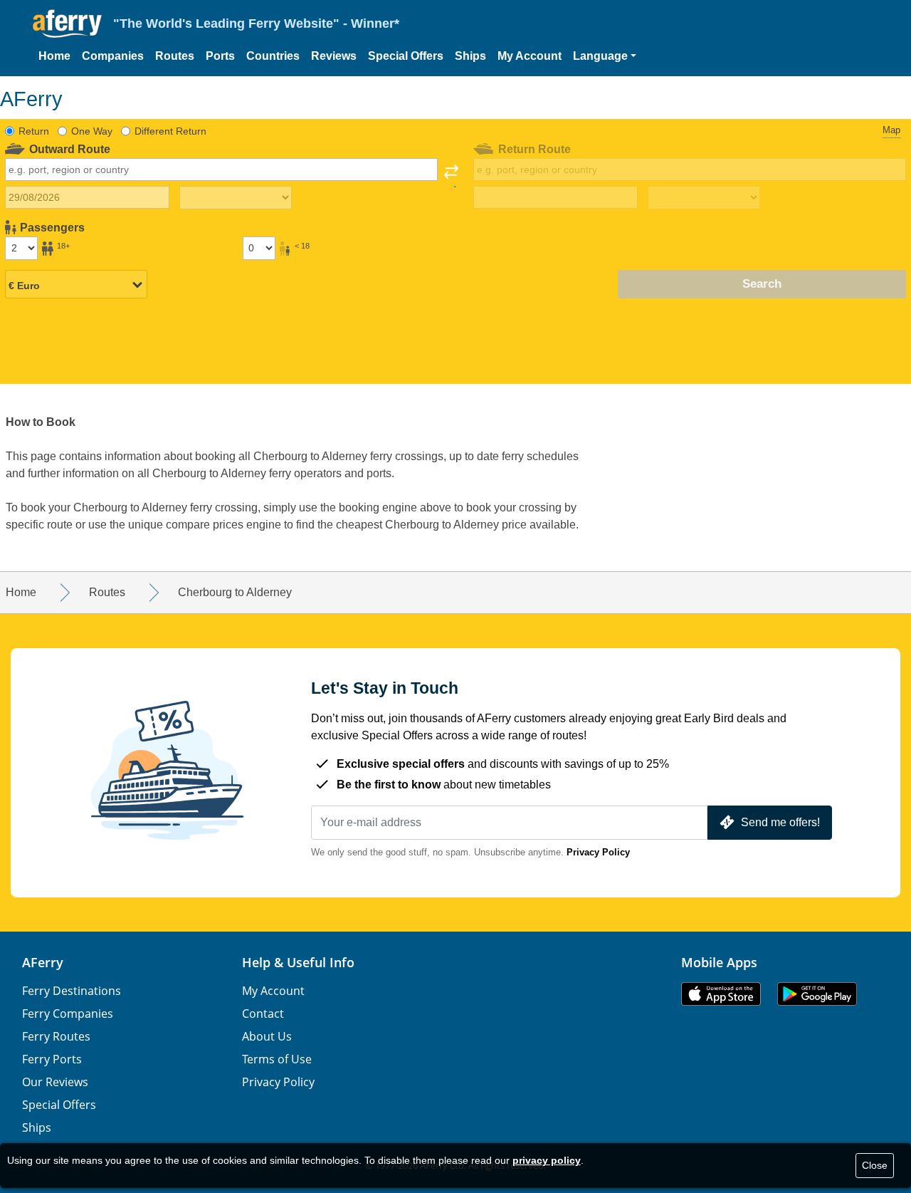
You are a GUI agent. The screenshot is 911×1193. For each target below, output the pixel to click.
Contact (263, 1013)
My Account (529, 56)
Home (54, 56)
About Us (267, 1036)
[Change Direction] (451, 176)
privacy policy (546, 1160)
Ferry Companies (67, 1013)
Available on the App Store (721, 994)
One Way (91, 131)
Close (875, 1165)
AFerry (42, 962)
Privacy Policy (598, 852)
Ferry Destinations (71, 991)
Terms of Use (277, 1059)
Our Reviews (55, 1082)
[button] (604, 56)
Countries (273, 56)
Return (34, 131)
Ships (470, 56)
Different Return (170, 131)
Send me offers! (780, 822)
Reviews (334, 56)
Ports (220, 56)
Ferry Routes (56, 1036)
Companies (113, 56)
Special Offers (405, 56)
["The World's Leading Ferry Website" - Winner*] (67, 24)
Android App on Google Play (817, 994)
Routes (174, 56)
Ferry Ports (52, 1059)
